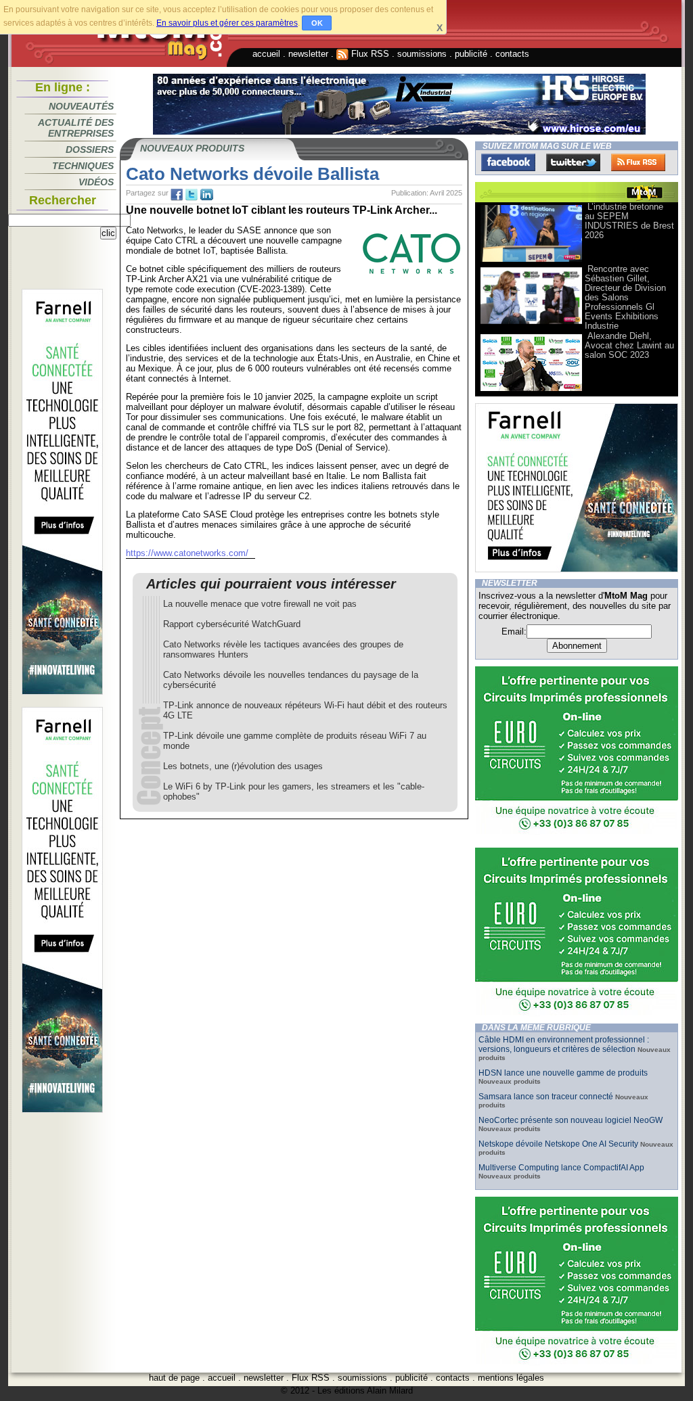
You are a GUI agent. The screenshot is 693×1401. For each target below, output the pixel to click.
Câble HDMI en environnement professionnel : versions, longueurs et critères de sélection (563, 1044)
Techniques (83, 165)
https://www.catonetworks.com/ (187, 553)
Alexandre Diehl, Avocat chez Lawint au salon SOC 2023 (629, 345)
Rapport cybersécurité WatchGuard (231, 624)
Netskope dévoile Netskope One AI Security (558, 1144)
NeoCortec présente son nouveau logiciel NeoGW (570, 1120)
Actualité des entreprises (76, 128)
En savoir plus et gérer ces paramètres (227, 23)
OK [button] (317, 23)
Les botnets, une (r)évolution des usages (243, 766)
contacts (512, 54)
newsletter (308, 54)
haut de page (174, 1378)
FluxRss (638, 162)
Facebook (508, 162)
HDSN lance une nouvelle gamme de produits (563, 1073)
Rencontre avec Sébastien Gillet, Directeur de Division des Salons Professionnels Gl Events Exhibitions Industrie (625, 297)
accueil (266, 54)
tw (191, 195)
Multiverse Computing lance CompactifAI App (561, 1167)
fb (176, 195)
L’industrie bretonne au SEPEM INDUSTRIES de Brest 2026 (629, 221)
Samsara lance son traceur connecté (546, 1096)
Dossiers (90, 149)
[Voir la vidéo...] (531, 261)
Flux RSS (369, 54)
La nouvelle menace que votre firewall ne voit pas (260, 604)
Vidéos (96, 182)
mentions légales (511, 1378)
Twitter (573, 162)
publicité (471, 54)
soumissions (422, 54)
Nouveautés (81, 106)
